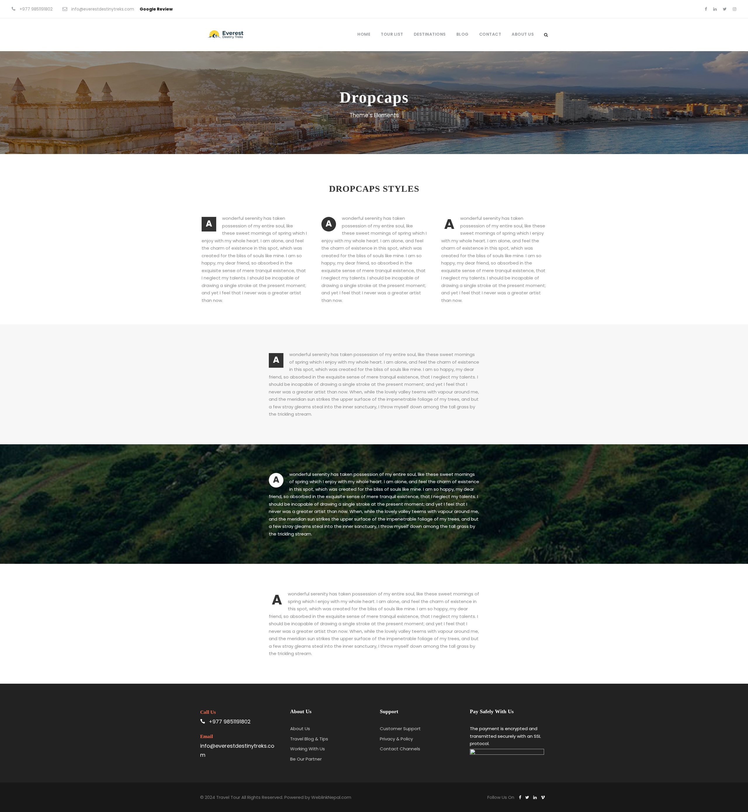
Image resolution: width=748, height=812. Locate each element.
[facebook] (706, 9)
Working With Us (307, 749)
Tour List (392, 34)
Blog (462, 34)
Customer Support (400, 728)
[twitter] (725, 9)
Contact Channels (400, 749)
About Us (523, 34)
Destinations (430, 34)
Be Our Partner (306, 759)
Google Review (156, 9)
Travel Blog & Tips (309, 739)
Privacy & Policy (396, 739)
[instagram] (734, 9)
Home (363, 34)
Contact (490, 34)
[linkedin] (715, 9)
